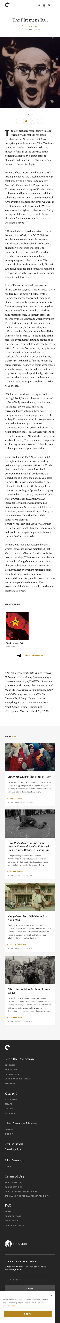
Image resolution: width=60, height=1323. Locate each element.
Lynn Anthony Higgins (19, 944)
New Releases (12, 1070)
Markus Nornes (16, 871)
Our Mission (14, 1144)
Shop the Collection (19, 1059)
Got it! (27, 1314)
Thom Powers (16, 798)
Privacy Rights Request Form (21, 1192)
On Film (10, 802)
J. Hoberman (31, 26)
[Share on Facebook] (19, 121)
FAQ (8, 1205)
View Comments (34, 656)
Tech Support (12, 1221)
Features (10, 1109)
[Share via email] (33, 121)
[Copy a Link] (40, 121)
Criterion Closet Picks (17, 1079)
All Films (10, 1065)
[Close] (51, 1295)
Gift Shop (10, 1083)
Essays (24, 30)
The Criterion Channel (21, 1123)
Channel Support (14, 1225)
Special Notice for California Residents (27, 1196)
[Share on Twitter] (26, 121)
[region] (27, 1307)
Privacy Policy (13, 1182)
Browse (9, 1129)
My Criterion (14, 1160)
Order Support (13, 1216)
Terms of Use (14, 1176)
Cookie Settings (13, 1187)
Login (8, 1166)
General (9, 1211)
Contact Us (13, 1149)
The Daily (10, 1113)
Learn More (16, 1305)
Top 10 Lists (11, 1099)
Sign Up (9, 1134)
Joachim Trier (16, 1017)
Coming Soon (12, 1074)
